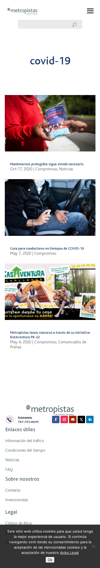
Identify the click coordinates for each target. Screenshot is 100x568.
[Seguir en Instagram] (64, 419)
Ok (50, 560)
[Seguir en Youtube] (73, 419)
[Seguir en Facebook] (55, 419)
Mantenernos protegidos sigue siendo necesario (46, 164)
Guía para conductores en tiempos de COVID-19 (47, 248)
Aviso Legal (69, 552)
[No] (93, 546)
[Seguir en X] (81, 419)
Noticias (66, 169)
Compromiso (46, 169)
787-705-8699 (28, 422)
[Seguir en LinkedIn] (90, 419)
